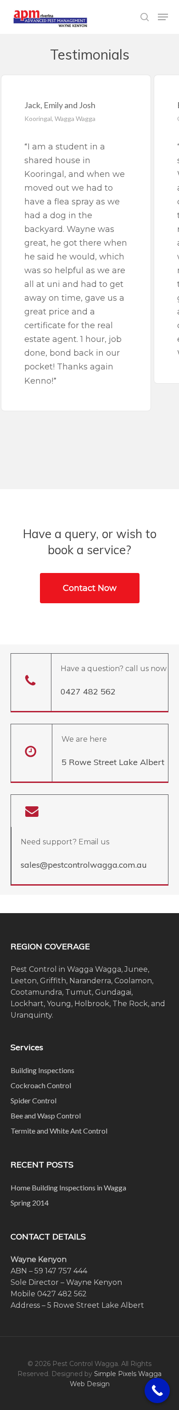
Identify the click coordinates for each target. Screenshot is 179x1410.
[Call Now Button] (157, 1390)
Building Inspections (42, 1070)
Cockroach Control (41, 1085)
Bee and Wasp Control (46, 1115)
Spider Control (33, 1100)
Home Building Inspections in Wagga (68, 1187)
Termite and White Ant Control (59, 1130)
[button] (163, 17)
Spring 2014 (30, 1202)
